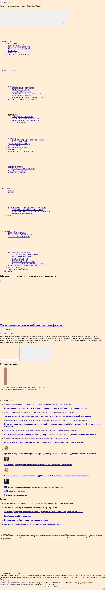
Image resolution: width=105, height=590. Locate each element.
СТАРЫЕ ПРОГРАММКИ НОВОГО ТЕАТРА (28, 264)
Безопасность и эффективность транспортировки (26, 520)
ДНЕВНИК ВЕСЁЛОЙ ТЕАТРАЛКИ (25, 119)
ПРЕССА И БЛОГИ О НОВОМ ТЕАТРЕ (22, 265)
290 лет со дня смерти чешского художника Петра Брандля (30, 507)
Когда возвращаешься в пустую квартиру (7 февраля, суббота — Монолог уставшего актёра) (45, 408)
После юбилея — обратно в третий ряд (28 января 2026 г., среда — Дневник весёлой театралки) (46, 476)
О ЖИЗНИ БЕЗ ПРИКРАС (21, 142)
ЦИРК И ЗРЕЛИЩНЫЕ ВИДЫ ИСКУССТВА (28, 97)
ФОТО (10, 215)
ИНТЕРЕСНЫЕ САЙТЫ (17, 171)
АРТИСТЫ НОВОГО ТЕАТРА (19, 237)
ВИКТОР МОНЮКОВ (20, 258)
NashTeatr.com (5, 2)
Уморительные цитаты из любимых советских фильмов (31, 325)
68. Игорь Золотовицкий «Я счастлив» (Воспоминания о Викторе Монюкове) (38, 503)
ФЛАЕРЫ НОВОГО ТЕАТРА (22, 213)
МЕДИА (7, 188)
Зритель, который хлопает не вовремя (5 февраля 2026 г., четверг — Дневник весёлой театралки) (47, 416)
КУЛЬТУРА (12, 86)
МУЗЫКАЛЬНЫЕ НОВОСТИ (19, 47)
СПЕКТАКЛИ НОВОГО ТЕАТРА (20, 235)
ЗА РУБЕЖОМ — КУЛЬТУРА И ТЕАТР (26, 93)
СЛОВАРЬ (8, 271)
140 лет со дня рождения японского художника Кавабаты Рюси (32, 524)
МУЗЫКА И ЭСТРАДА (20, 90)
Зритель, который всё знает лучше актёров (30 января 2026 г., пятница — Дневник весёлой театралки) (50, 453)
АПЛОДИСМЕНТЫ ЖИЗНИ (22, 117)
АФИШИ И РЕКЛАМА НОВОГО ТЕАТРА (27, 210)
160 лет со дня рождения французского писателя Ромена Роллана (33, 487)
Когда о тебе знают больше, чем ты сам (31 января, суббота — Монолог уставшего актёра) (44, 442)
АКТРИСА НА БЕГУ (19, 122)
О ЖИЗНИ (12, 138)
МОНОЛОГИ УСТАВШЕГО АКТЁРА (25, 120)
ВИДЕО (11, 192)
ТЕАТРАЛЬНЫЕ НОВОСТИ (18, 54)
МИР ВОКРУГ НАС (15, 149)
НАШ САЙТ (12, 51)
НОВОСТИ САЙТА (15, 52)
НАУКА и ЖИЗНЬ (14, 145)
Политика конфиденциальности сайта (13, 584)
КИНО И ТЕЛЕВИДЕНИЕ (21, 95)
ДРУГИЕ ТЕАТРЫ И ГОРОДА (19, 144)
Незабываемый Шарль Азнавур (18, 516)
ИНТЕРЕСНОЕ (9, 70)
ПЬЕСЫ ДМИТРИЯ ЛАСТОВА (23, 169)
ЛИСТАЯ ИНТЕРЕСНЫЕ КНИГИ (20, 151)
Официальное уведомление (16, 495)
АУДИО (11, 190)
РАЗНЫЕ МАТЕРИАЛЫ (17, 172)
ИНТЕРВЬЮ (12, 43)
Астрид (10, 333)
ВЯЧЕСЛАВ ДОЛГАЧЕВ (17, 233)
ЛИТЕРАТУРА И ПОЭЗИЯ (21, 92)
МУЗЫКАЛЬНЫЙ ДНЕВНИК (19, 49)
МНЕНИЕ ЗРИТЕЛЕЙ (16, 45)
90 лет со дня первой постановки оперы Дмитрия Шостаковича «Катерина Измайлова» (43, 512)
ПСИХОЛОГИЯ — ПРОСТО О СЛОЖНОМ (28, 140)
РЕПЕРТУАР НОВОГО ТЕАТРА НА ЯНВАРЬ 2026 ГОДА (24, 387)
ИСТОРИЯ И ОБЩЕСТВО (17, 147)
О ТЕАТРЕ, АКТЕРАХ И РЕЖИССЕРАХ (23, 99)
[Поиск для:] (9, 360)
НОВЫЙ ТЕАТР (10, 231)
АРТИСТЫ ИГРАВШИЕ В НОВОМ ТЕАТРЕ (28, 254)
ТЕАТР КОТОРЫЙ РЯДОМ (18, 269)
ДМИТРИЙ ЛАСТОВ (16, 167)
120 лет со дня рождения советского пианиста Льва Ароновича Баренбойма (38, 465)
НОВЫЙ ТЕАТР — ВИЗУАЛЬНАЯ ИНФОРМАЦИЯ (27, 208)
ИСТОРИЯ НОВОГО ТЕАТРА (19, 252)
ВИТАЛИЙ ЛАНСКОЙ (20, 260)
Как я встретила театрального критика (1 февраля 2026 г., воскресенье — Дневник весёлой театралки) (50, 434)
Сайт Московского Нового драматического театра (21, 389)
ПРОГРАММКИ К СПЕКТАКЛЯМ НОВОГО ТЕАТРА (31, 212)
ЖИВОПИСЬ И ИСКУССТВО (23, 88)
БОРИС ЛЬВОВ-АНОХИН (21, 256)
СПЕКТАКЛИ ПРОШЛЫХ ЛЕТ (23, 262)
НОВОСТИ (8, 41)
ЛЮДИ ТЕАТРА (14, 267)
